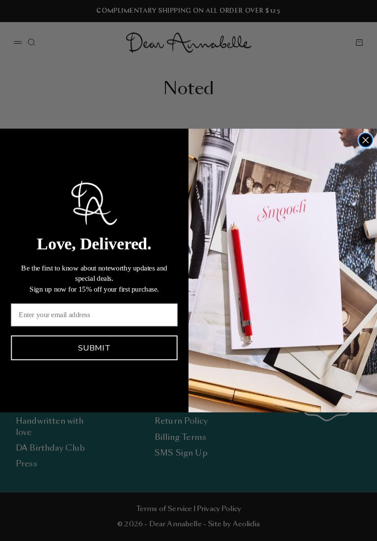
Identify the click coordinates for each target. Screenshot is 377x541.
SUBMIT (94, 348)
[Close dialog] (366, 140)
